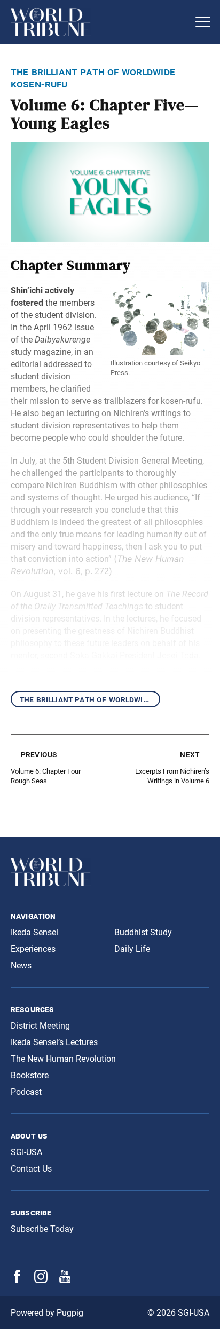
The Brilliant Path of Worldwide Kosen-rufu (90, 699)
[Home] (99, 22)
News (21, 965)
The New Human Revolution (63, 1059)
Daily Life (132, 949)
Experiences (33, 949)
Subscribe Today (42, 1229)
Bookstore (30, 1075)
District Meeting (40, 1026)
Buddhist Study (143, 932)
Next (189, 754)
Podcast (26, 1092)
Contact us (31, 1169)
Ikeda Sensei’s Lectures (54, 1042)
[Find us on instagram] (41, 1280)
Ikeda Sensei (34, 932)
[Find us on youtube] (65, 1280)
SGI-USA (26, 1152)
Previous (39, 754)
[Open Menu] (203, 22)
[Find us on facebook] (17, 1280)
